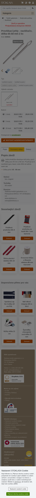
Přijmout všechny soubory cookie (18, 494)
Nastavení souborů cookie (18, 489)
